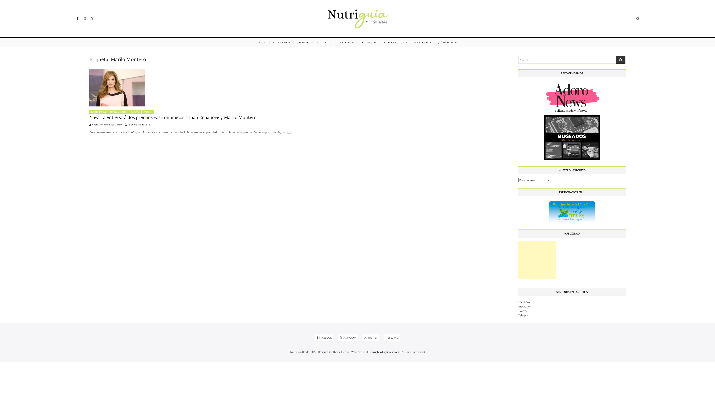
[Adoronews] (572, 83)
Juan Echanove (98, 112)
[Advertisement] (537, 260)
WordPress (357, 352)
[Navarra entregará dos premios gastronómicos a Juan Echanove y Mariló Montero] (117, 71)
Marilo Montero (118, 112)
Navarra (135, 112)
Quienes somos (393, 42)
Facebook (524, 302)
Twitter (522, 311)
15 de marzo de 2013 (138, 124)
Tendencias (368, 42)
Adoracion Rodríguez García (106, 124)
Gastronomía (306, 42)
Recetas (345, 42)
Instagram (524, 306)
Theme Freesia (341, 352)
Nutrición (280, 42)
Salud (329, 42)
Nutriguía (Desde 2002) (303, 352)
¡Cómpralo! (446, 42)
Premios (148, 112)
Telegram (524, 315)
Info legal (421, 42)
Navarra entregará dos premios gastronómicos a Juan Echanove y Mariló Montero (173, 117)
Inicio (262, 42)
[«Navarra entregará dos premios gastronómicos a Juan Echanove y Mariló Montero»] (289, 132)
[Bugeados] (572, 116)
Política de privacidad (413, 352)
